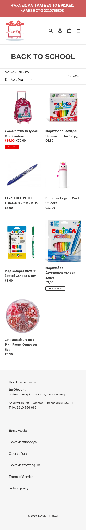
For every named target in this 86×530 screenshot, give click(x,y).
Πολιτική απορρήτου (23, 442)
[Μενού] (78, 30)
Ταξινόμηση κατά (17, 72)
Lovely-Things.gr (48, 515)
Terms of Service (21, 477)
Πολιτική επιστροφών (24, 465)
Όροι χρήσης (18, 453)
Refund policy (18, 488)
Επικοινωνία (18, 430)
